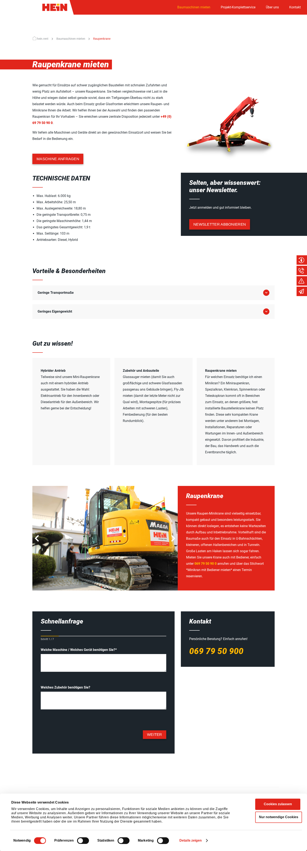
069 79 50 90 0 (205, 564)
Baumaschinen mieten (193, 7)
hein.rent (42, 38)
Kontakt (295, 7)
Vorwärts (173, 539)
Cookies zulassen (278, 804)
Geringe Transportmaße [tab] (56, 293)
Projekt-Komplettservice (238, 7)
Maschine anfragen (58, 159)
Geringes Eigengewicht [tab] (55, 311)
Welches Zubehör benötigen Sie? (65, 687)
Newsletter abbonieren (219, 224)
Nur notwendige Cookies (278, 817)
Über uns (272, 7)
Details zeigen (190, 840)
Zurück (36, 539)
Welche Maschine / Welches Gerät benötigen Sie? (79, 650)
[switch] (83, 840)
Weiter (154, 734)
